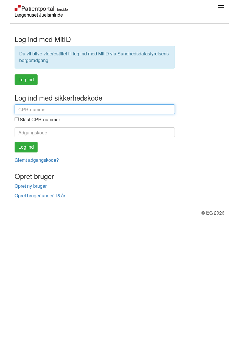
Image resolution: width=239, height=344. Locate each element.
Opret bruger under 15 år (40, 195)
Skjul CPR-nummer (40, 119)
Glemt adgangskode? (37, 160)
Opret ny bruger (31, 185)
